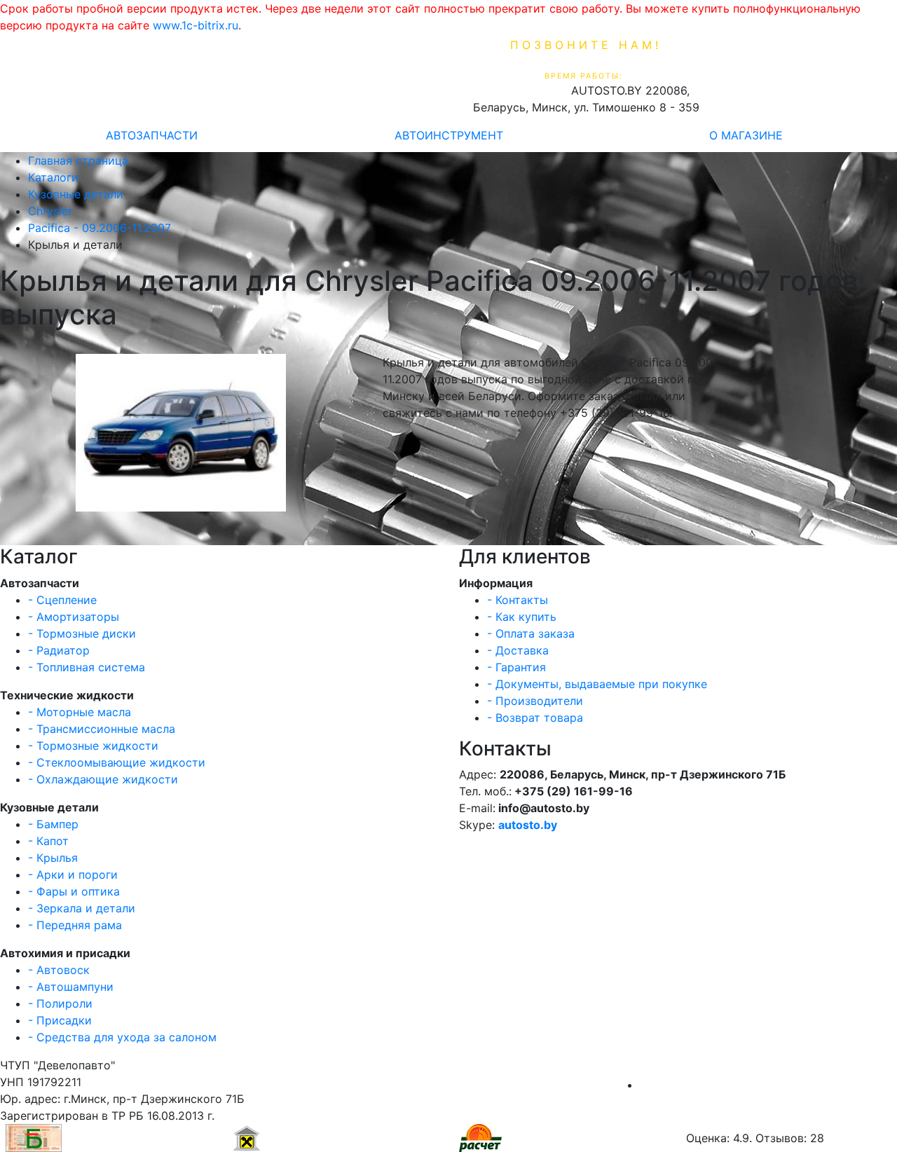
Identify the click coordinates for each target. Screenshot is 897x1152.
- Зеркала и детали (81, 908)
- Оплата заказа (531, 633)
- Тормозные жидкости (93, 746)
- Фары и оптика (74, 891)
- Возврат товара (535, 718)
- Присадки (60, 1020)
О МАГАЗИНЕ (746, 135)
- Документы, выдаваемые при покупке (597, 684)
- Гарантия (516, 667)
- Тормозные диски (82, 633)
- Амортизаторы (73, 617)
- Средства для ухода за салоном (122, 1037)
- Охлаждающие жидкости (103, 779)
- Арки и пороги (73, 875)
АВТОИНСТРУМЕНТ (449, 135)
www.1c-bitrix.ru (195, 25)
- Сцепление (62, 600)
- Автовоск (59, 970)
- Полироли (60, 1003)
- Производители (535, 701)
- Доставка (518, 650)
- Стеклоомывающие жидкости (116, 762)
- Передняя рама (75, 925)
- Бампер (53, 824)
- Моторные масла (79, 712)
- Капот (48, 841)
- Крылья (53, 858)
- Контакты (517, 600)
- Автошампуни (71, 987)
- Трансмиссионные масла (101, 729)
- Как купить (521, 617)
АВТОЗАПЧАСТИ (152, 135)
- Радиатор (59, 650)
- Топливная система (86, 667)
